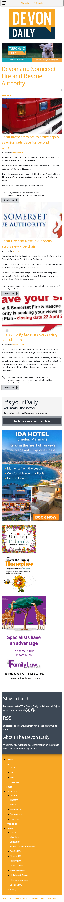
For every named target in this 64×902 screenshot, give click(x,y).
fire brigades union (30, 193)
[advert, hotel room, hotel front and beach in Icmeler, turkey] (32, 475)
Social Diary (16, 884)
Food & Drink (16, 865)
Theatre (14, 799)
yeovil (31, 377)
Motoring (11, 889)
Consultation (13, 383)
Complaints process (48, 898)
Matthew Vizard (18, 344)
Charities (14, 836)
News (9, 763)
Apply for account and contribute (32, 421)
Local (12, 767)
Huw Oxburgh (17, 152)
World (13, 777)
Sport (9, 786)
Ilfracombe (46, 377)
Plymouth (11, 289)
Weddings (11, 823)
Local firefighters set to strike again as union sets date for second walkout (30, 142)
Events (13, 795)
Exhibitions (15, 809)
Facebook (20, 709)
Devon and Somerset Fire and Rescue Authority (26, 195)
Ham (18, 289)
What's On (11, 791)
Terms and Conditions (30, 898)
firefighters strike (15, 193)
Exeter (25, 377)
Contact (6, 898)
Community (16, 814)
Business (14, 781)
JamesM (15, 251)
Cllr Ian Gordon (52, 286)
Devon (19, 377)
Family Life (15, 851)
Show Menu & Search (32, 2)
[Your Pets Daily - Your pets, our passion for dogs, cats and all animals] (32, 52)
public (48, 380)
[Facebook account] (33, 710)
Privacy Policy (15, 898)
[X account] (28, 710)
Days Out (14, 818)
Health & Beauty (18, 870)
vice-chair (25, 289)
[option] (32, 52)
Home (9, 759)
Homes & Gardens (19, 879)
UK (11, 772)
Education (15, 841)
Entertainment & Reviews (22, 846)
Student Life (16, 855)
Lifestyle (10, 828)
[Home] (32, 24)
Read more (8, 199)
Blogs (13, 832)
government (24, 383)
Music (13, 804)
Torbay (38, 377)
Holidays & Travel (19, 875)
